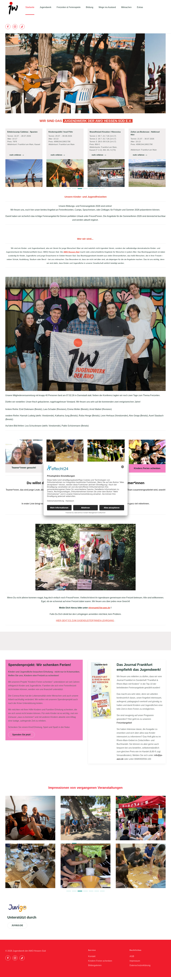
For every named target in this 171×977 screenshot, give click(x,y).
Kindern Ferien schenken (100, 961)
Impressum (135, 961)
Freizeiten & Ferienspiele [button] (69, 7)
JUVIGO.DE (17, 925)
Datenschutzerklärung (140, 965)
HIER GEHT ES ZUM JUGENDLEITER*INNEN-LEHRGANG (85, 620)
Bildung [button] (89, 7)
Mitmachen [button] (126, 7)
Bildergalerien (95, 965)
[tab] (68, 188)
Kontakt (91, 956)
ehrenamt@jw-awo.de (99, 608)
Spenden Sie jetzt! (21, 734)
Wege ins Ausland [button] (107, 7)
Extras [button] (140, 7)
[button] (8, 73)
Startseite (29, 7)
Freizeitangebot (124, 723)
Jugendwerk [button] (45, 7)
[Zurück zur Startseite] (12, 7)
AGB (132, 956)
